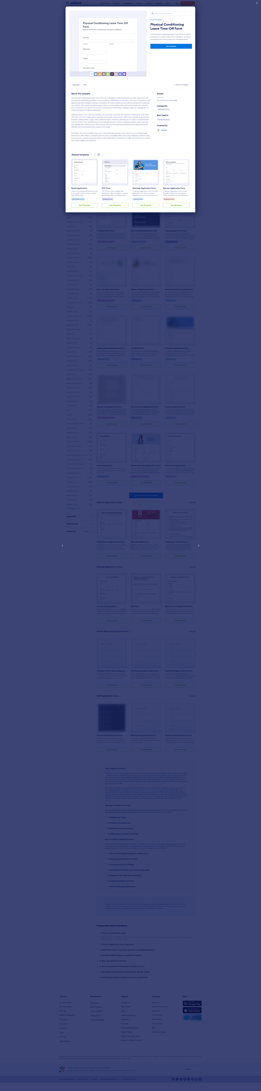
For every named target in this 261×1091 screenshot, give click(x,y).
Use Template (171, 46)
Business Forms (169, 199)
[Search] (152, 13)
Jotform (164, 130)
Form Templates (156, 20)
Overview (76, 85)
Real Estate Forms (78, 199)
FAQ (84, 85)
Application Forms (163, 109)
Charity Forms (138, 199)
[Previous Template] (62, 545)
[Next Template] (198, 545)
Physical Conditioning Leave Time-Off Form (167, 26)
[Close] (257, 3)
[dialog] (130, 545)
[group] (84, 184)
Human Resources (163, 119)
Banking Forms (108, 199)
